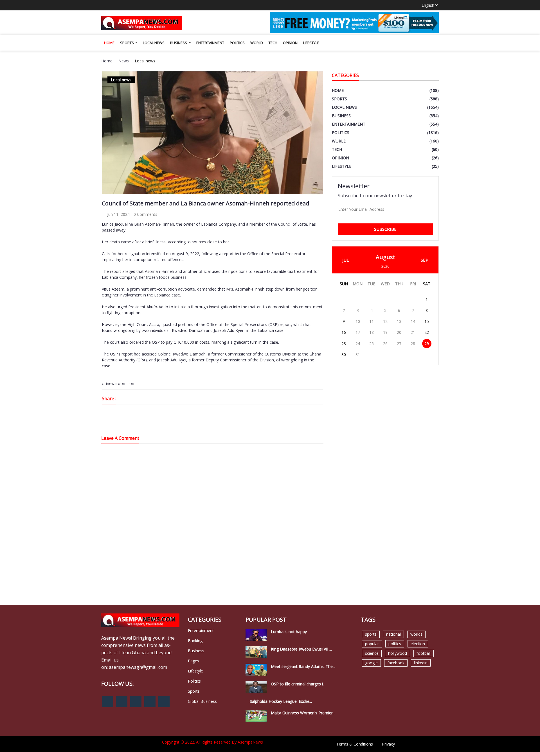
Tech (273, 42)
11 (371, 321)
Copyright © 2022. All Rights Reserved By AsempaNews (212, 742)
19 (385, 332)
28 (413, 343)
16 (343, 332)
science (372, 653)
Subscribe (385, 229)
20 (399, 332)
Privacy (388, 744)
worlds (416, 634)
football (424, 653)
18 (371, 332)
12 (385, 321)
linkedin (421, 662)
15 (426, 321)
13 (399, 321)
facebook (395, 662)
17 (358, 332)
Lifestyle (311, 42)
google (371, 662)
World (256, 42)
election (418, 643)
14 (413, 321)
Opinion (290, 42)
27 (399, 343)
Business (179, 42)
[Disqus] (212, 527)
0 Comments (145, 214)
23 (343, 343)
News (123, 61)
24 (358, 343)
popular (372, 643)
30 (343, 354)
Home (109, 42)
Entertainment (210, 42)
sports (371, 634)
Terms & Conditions (354, 744)
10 (358, 321)
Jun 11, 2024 (118, 214)
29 (426, 343)
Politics (237, 42)
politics (394, 643)
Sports (127, 42)
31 (358, 354)
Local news (154, 42)
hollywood (397, 653)
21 (413, 332)
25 (371, 343)
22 (426, 332)
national (393, 634)
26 (385, 343)
